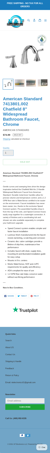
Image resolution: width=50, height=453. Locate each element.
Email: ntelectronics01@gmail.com (20, 382)
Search (8, 340)
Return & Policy (12, 375)
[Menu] (45, 20)
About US (9, 347)
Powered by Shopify (35, 444)
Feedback (9, 368)
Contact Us (10, 354)
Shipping (6, 139)
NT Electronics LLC (21, 444)
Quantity (6, 148)
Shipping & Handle (13, 361)
